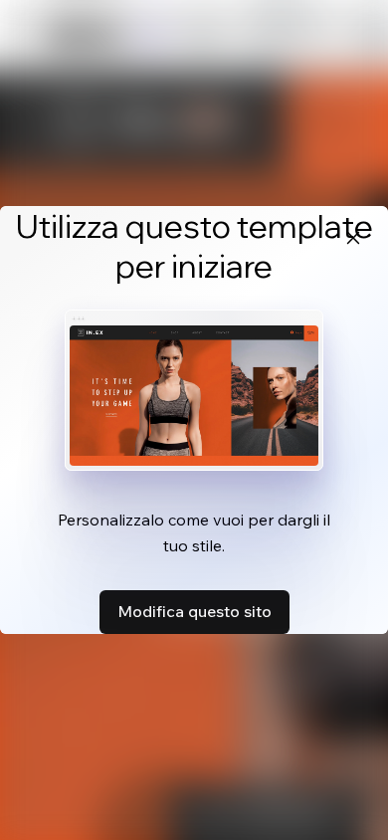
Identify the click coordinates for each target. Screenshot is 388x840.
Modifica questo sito (194, 611)
